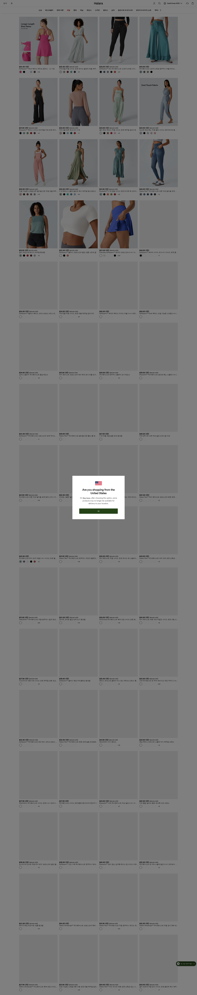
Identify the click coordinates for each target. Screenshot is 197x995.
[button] (98, 483)
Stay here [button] (86, 498)
